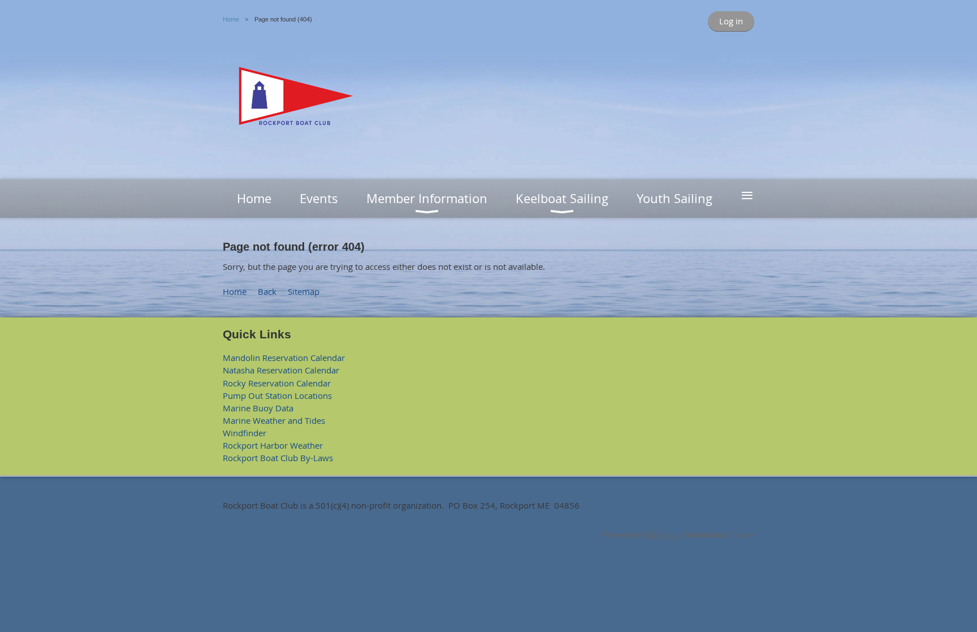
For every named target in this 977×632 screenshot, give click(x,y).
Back (267, 291)
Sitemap (303, 291)
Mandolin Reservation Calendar (284, 357)
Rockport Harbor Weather (273, 445)
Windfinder (244, 432)
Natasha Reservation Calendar (281, 370)
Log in (731, 21)
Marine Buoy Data (258, 408)
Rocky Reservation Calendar (277, 383)
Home (231, 19)
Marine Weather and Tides (274, 420)
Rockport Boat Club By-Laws (278, 457)
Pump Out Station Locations (277, 395)
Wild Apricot (661, 535)
